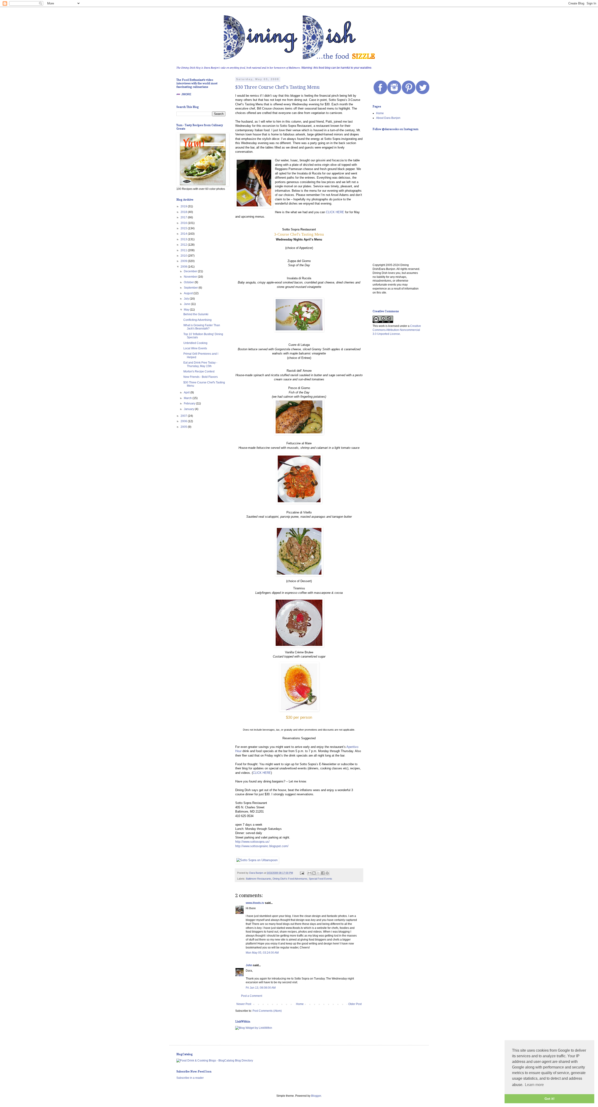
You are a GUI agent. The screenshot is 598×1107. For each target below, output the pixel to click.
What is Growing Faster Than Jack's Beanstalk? (201, 327)
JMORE (186, 94)
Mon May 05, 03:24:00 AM (262, 952)
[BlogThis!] (314, 873)
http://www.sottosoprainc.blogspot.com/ (261, 846)
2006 (184, 421)
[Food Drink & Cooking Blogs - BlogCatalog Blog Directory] (214, 1060)
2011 (184, 250)
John (249, 965)
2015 (184, 228)
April (187, 392)
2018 (184, 212)
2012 (184, 244)
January (189, 409)
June (187, 304)
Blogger (316, 1095)
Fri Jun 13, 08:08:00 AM (261, 987)
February (190, 403)
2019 (184, 206)
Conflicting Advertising (197, 320)
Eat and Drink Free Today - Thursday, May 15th (200, 364)
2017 (184, 217)
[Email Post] (302, 872)
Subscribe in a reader (190, 1077)
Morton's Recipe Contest (198, 371)
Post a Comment (251, 995)
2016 (184, 223)
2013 (184, 239)
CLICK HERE (335, 212)
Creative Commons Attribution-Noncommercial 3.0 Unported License (397, 330)
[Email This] (309, 873)
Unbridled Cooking (195, 343)
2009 (184, 261)
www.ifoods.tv (255, 903)
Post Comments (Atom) (267, 1010)
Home (300, 1004)
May (187, 309)
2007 (184, 415)
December (191, 271)
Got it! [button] (550, 1098)
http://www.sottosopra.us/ (252, 841)
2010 (184, 255)
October (189, 282)
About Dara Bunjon (388, 118)
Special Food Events (320, 878)
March (188, 398)
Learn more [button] (534, 1085)
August (188, 293)
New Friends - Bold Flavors (200, 376)
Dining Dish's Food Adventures (290, 878)
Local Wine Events (195, 348)
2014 (184, 233)
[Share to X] (318, 873)
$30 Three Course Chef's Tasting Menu (277, 87)
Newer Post (243, 1004)
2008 (184, 266)
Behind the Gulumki (195, 314)
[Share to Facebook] (322, 873)
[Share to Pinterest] (327, 873)
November (191, 276)
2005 (184, 426)
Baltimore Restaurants (258, 878)
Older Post (355, 1004)
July (187, 298)
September (191, 287)
